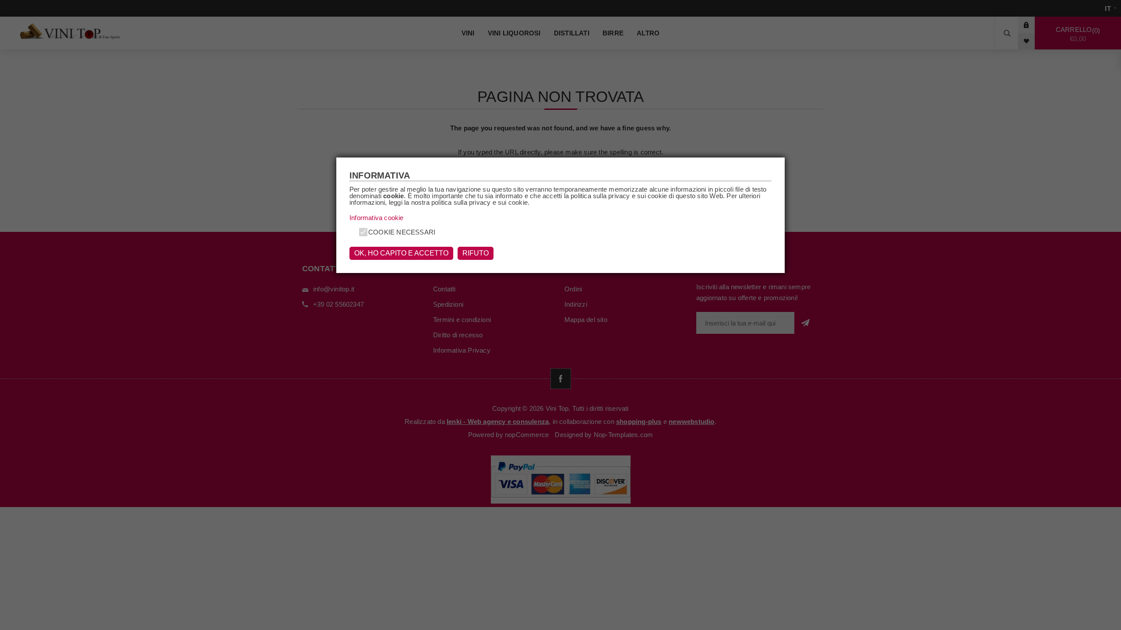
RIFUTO (475, 253)
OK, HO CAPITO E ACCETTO (401, 253)
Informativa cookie (376, 217)
